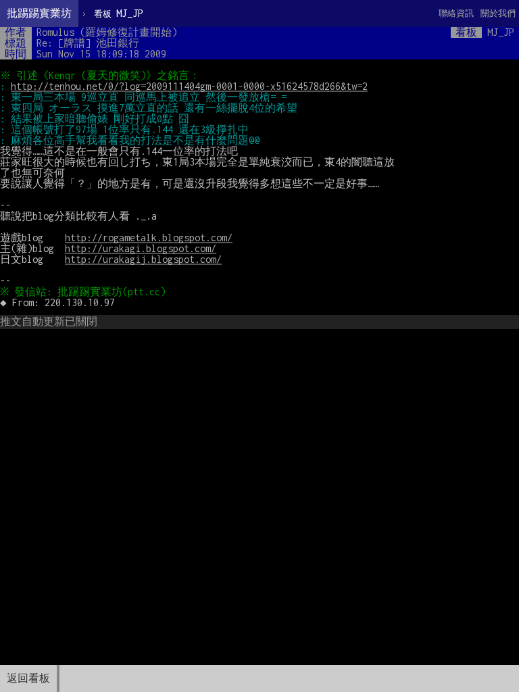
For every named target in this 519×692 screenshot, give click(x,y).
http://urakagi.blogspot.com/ (140, 248)
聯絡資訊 (456, 13)
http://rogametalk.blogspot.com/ (148, 237)
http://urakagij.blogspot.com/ (143, 259)
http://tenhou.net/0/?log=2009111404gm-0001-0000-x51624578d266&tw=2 (189, 86)
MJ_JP (118, 13)
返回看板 (28, 678)
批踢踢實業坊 (39, 13)
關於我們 (498, 13)
